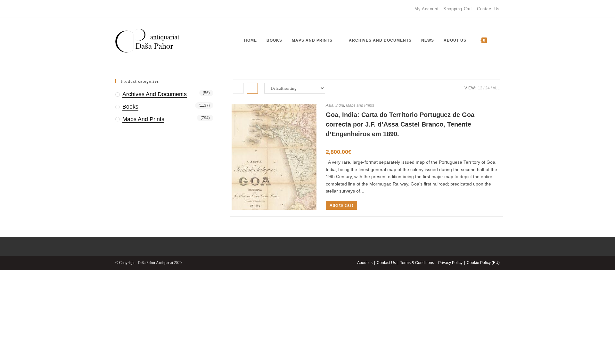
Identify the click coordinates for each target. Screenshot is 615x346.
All (496, 88)
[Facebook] (118, 9)
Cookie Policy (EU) (483, 262)
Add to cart (341, 205)
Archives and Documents (154, 94)
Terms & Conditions (417, 262)
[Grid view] (238, 88)
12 (480, 88)
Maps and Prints (360, 105)
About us (365, 262)
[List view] (252, 88)
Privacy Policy (450, 262)
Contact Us (488, 8)
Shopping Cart (457, 8)
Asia (329, 105)
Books (130, 106)
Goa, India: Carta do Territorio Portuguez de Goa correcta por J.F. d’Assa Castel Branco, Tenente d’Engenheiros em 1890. (400, 124)
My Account (426, 8)
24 (487, 88)
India (339, 105)
